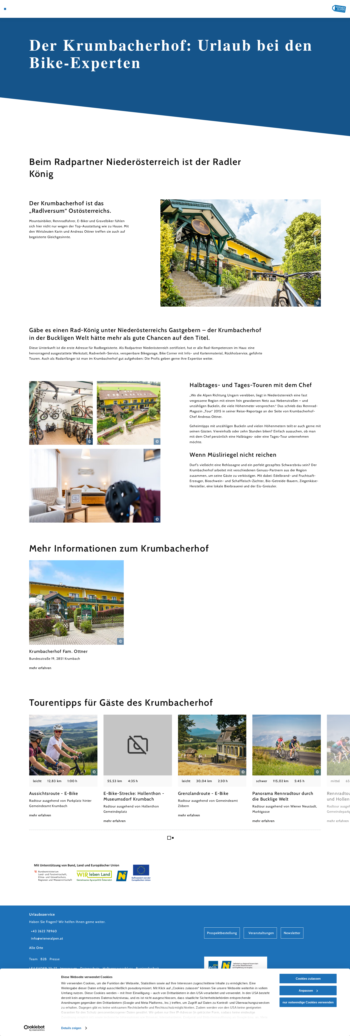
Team (33, 959)
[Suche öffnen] (33, 9)
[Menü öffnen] (5, 9)
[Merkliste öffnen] (27, 9)
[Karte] (16, 9)
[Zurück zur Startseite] (339, 9)
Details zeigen (71, 1028)
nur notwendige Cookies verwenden (308, 1002)
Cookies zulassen (308, 978)
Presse (55, 959)
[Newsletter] (21, 9)
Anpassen (306, 990)
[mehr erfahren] (76, 615)
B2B (44, 959)
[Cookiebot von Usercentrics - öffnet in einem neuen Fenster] (34, 1028)
